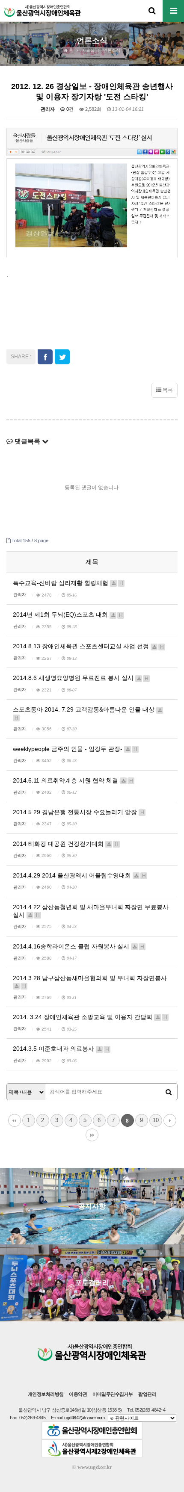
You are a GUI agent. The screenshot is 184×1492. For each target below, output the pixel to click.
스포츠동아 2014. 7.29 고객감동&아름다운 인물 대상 (84, 713)
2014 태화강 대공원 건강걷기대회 (66, 843)
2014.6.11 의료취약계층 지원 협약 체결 (73, 780)
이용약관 (78, 1394)
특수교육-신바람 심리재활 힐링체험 (68, 582)
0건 (69, 109)
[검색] (168, 1092)
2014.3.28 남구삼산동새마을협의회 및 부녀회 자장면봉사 (90, 982)
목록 (167, 390)
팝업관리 (147, 1394)
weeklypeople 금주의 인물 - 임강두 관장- (75, 748)
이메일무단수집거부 (112, 1394)
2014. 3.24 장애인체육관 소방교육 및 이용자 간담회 (90, 1016)
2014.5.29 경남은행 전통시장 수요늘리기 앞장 (78, 812)
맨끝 (92, 1135)
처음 (14, 1120)
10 (156, 1120)
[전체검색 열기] (152, 10)
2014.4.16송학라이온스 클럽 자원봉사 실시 (78, 946)
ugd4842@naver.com (84, 1417)
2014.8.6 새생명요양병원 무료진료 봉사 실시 (80, 677)
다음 (169, 1120)
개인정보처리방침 (46, 1394)
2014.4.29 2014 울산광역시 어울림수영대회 (79, 875)
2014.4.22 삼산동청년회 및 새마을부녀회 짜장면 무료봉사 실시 (91, 911)
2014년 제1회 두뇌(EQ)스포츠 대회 (68, 614)
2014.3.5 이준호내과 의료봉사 (61, 1048)
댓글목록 (27, 441)
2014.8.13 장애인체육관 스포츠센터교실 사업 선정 (88, 646)
